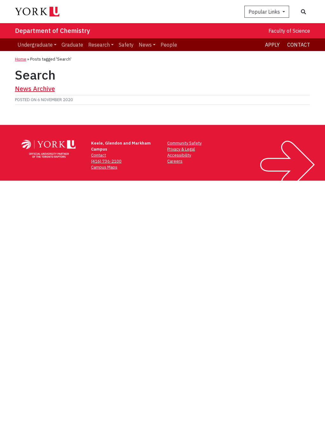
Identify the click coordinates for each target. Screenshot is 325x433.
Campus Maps (104, 167)
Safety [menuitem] (126, 45)
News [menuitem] (145, 45)
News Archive (35, 88)
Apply (272, 45)
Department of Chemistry (52, 30)
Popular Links (265, 12)
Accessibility (179, 155)
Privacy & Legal (181, 149)
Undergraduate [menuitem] (35, 45)
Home (20, 59)
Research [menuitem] (99, 45)
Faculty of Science (289, 31)
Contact (298, 45)
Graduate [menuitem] (72, 45)
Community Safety (184, 143)
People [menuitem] (169, 45)
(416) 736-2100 (106, 161)
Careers (174, 161)
